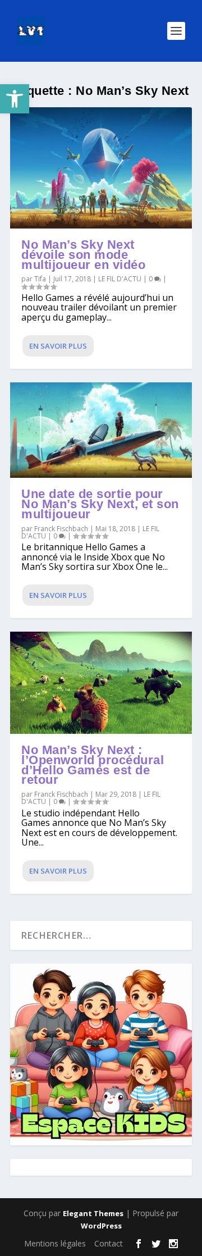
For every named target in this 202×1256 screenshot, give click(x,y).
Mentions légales (55, 1243)
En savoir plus (58, 346)
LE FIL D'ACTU (119, 279)
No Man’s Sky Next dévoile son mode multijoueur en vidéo (83, 255)
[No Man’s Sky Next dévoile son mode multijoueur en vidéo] (101, 168)
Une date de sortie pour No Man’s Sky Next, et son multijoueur (100, 504)
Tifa (40, 279)
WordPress (101, 1226)
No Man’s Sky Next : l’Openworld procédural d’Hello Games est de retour (92, 765)
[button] (14, 98)
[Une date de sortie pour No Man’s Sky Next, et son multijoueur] (101, 430)
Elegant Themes (93, 1213)
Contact (108, 1243)
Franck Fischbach (61, 528)
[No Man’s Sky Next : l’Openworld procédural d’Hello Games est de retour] (101, 683)
